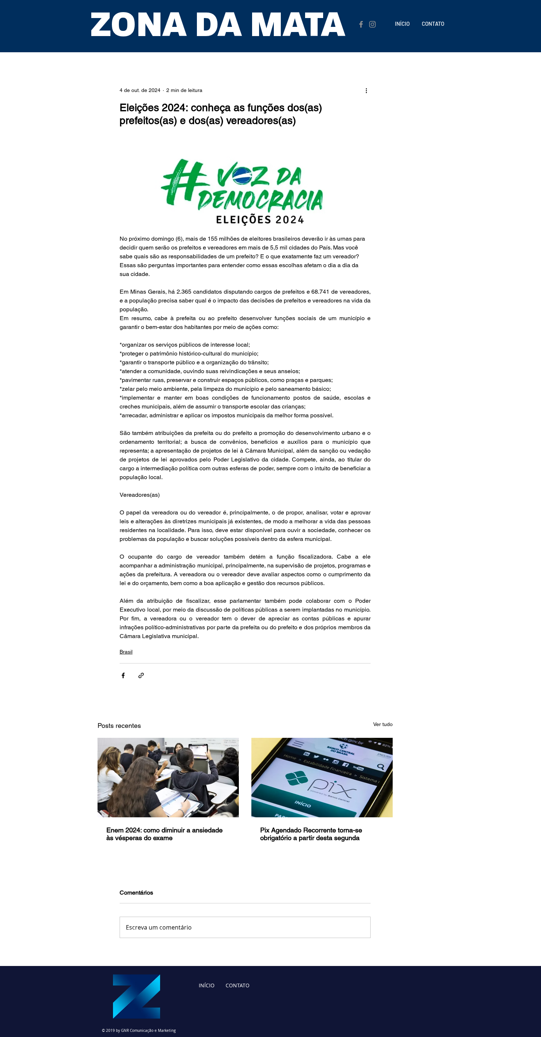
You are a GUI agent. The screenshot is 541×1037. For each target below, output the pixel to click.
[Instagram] (372, 24)
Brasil (126, 652)
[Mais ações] (366, 90)
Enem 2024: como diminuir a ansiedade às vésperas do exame (164, 834)
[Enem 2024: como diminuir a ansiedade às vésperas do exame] (168, 777)
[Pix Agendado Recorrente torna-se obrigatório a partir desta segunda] (322, 777)
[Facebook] (361, 24)
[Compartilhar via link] (141, 675)
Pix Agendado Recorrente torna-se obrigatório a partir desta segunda (311, 834)
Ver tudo (383, 724)
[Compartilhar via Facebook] (123, 675)
